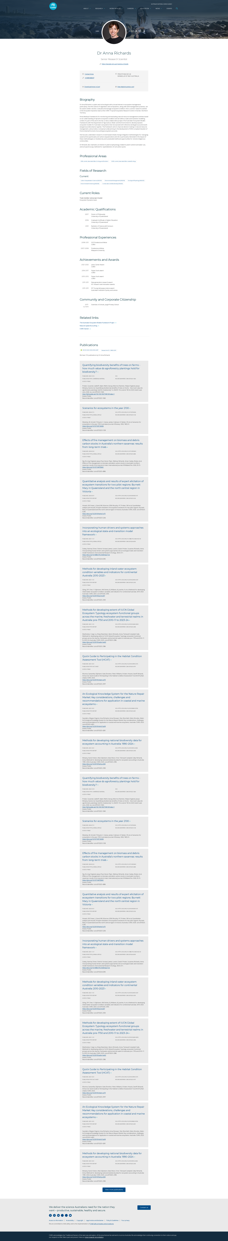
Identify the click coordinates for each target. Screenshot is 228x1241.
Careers (130, 8)
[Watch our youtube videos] (70, 1215)
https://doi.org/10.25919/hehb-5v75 (94, 514)
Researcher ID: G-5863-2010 (109, 350)
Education (144, 8)
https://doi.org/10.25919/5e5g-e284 (93, 764)
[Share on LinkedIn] (144, 31)
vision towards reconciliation (94, 1237)
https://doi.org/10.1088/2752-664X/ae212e (96, 555)
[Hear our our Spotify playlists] (62, 1215)
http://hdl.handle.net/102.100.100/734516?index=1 (98, 394)
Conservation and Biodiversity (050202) (112, 183)
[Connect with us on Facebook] (50, 1215)
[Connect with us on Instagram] (54, 1215)
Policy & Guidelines (112, 1220)
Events (169, 8)
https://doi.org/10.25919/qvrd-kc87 (93, 596)
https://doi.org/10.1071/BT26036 (93, 426)
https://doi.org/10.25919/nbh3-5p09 (94, 726)
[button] (89, 74)
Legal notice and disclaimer (94, 1220)
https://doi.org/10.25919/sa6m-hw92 (94, 642)
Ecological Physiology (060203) (136, 180)
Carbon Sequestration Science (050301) (91, 180)
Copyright (80, 1220)
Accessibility (70, 1220)
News (158, 8)
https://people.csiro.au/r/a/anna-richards (115, 64)
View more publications (114, 1190)
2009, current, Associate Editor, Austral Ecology (123, 161)
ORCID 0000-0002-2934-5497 (90, 350)
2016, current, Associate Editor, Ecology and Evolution (94, 161)
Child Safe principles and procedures (102, 1224)
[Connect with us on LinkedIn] (58, 1215)
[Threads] (66, 1215)
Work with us (115, 8)
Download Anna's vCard (92, 87)
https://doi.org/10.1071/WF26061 (93, 467)
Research (99, 8)
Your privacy (125, 1220)
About (86, 8)
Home (97, 31)
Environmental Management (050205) (115, 180)
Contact (150, 31)
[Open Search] (177, 8)
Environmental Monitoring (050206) (90, 183)
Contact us (144, 1207)
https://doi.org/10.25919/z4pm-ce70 (94, 680)
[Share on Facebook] (140, 31)
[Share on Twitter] (136, 31)
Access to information (56, 1220)
